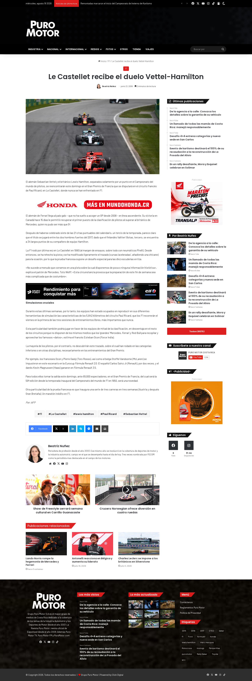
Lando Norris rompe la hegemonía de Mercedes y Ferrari (42, 562)
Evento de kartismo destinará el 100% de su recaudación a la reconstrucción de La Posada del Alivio (207, 298)
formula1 (201, 636)
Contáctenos (186, 602)
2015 (184, 630)
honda (213, 636)
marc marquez (207, 642)
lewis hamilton (84, 413)
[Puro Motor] (43, 28)
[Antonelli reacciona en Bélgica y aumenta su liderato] (92, 543)
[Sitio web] (50, 464)
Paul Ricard (110, 413)
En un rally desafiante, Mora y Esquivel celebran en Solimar (207, 314)
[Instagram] (67, 464)
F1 (109, 61)
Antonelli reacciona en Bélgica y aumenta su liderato (92, 560)
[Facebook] (54, 464)
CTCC (211, 630)
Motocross (187, 648)
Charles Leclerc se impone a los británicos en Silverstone (138, 560)
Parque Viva (214, 648)
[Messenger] (88, 428)
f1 (41, 413)
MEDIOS (95, 49)
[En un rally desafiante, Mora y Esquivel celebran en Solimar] (176, 317)
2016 (193, 630)
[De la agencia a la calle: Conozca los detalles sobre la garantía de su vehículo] (176, 247)
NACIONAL (53, 49)
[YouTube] (63, 464)
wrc (183, 660)
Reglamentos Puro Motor (192, 607)
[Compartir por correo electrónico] (96, 428)
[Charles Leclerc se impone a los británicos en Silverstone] (138, 543)
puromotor (187, 654)
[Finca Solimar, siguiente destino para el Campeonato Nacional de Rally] (167, 624)
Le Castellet (59, 413)
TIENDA (137, 49)
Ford (190, 636)
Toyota (215, 654)
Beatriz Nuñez (109, 86)
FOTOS (109, 49)
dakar (221, 630)
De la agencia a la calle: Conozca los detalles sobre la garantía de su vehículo (207, 246)
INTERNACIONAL (74, 49)
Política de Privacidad (190, 612)
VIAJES (150, 49)
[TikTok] (57, 642)
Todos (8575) (196, 331)
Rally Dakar (202, 654)
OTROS (124, 49)
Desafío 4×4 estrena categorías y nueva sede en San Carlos (206, 279)
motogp (200, 648)
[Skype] (80, 428)
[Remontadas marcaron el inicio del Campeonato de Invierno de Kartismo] (152, 624)
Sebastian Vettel (136, 413)
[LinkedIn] (72, 428)
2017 (202, 630)
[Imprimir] (104, 428)
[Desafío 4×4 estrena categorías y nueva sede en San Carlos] (176, 280)
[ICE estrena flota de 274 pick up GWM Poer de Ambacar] (152, 614)
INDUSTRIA (34, 49)
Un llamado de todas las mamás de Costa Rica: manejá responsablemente (206, 263)
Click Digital (117, 674)
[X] (58, 464)
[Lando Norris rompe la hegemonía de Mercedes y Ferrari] (46, 543)
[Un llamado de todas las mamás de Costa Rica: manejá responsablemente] (176, 264)
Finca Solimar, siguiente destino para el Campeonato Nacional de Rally (115, 3)
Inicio (103, 61)
